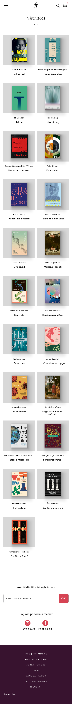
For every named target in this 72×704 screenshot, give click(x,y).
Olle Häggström (52, 214)
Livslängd (19, 266)
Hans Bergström (45, 69)
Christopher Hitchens (19, 551)
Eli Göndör (19, 117)
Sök (58, 5)
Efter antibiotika (19, 459)
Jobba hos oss (36, 664)
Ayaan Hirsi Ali (19, 69)
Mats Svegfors (60, 69)
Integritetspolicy (36, 681)
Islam (19, 122)
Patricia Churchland (19, 310)
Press (36, 670)
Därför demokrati (53, 507)
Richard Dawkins (52, 310)
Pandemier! (19, 411)
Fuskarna (19, 363)
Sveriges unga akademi (53, 455)
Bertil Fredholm (19, 503)
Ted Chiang (52, 117)
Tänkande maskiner (52, 218)
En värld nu (52, 170)
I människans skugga (53, 363)
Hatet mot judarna (19, 170)
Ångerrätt (9, 694)
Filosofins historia (19, 218)
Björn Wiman (27, 166)
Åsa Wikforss (52, 503)
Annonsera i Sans (36, 659)
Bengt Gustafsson (53, 407)
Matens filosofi (53, 266)
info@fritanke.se (36, 653)
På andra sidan (53, 73)
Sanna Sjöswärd (12, 166)
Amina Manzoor (19, 407)
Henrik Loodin (21, 455)
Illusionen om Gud (52, 315)
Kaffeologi (19, 507)
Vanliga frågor (36, 675)
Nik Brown (9, 455)
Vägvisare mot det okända (52, 413)
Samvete (19, 315)
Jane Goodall (52, 359)
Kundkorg (65, 5)
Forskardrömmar (52, 459)
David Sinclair (19, 262)
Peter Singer (52, 166)
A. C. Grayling (19, 214)
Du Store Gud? (19, 556)
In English (36, 686)
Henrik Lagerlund (52, 262)
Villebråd (19, 73)
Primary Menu (6, 5)
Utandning (53, 122)
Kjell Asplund (19, 359)
